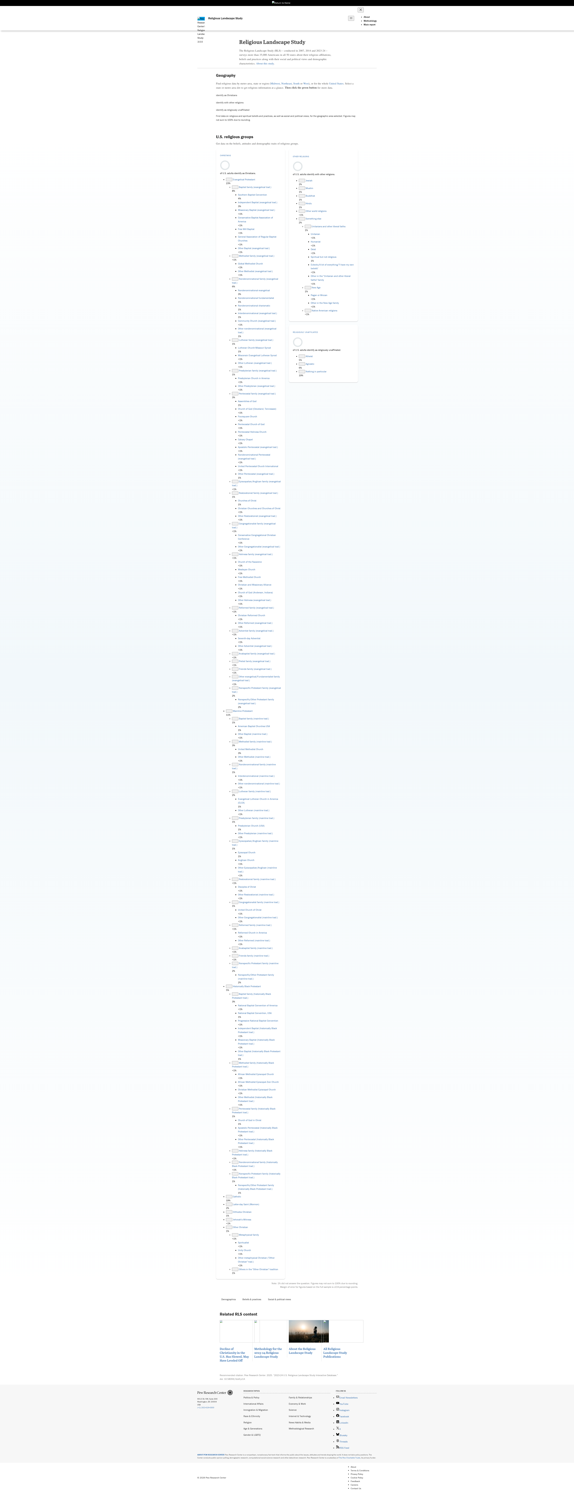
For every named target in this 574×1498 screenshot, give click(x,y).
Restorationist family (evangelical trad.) (258, 492)
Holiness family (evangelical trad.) (256, 554)
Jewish (309, 180)
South (296, 83)
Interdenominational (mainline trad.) (256, 775)
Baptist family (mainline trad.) (254, 718)
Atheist (309, 356)
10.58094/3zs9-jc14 (234, 1378)
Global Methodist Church (250, 263)
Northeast (286, 83)
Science (293, 1409)
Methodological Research (301, 1428)
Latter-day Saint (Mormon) (246, 1204)
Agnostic (310, 363)
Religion (248, 1422)
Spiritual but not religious (323, 256)
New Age (316, 287)
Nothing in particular (316, 371)
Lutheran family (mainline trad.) (255, 791)
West (306, 83)
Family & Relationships (300, 1397)
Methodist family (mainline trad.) (255, 741)
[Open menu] (351, 18)
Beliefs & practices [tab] (251, 1299)
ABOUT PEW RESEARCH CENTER (211, 1454)
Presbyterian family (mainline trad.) (256, 818)
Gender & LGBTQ (252, 1434)
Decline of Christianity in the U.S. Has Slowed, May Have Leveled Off (234, 1354)
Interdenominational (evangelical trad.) (257, 313)
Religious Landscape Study (225, 18)
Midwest (275, 83)
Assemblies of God (247, 401)
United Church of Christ (249, 909)
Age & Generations (253, 1428)
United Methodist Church (250, 749)
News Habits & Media (299, 1422)
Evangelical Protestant (244, 179)
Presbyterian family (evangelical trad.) (258, 370)
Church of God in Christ (249, 1120)
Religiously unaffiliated (305, 332)
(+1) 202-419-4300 (205, 1407)
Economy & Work (297, 1403)
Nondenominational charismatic (254, 305)
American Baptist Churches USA (254, 726)
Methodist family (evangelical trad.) (256, 255)
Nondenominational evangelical (254, 290)
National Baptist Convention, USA (255, 1013)
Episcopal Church (246, 852)
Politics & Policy (251, 1397)
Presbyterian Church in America (254, 378)
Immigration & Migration (256, 1409)
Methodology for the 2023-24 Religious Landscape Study (268, 1353)
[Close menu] (361, 9)
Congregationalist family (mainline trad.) (259, 902)
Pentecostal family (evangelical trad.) (257, 393)
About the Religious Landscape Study (302, 1351)
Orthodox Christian (242, 1211)
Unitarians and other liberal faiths (328, 226)
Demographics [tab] (228, 1299)
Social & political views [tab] (279, 1299)
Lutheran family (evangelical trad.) (256, 339)
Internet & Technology (300, 1416)
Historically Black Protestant (247, 986)
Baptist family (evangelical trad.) (255, 187)
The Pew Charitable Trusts (349, 1457)
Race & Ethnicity (252, 1416)
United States (336, 83)
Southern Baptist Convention (252, 194)
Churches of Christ (247, 500)
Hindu (309, 203)
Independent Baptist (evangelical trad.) (257, 202)
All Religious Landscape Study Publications (335, 1353)
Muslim (309, 188)
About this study (265, 63)
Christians (225, 155)
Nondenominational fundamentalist (256, 297)
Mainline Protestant (243, 710)
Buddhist (310, 195)
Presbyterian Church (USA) (251, 825)
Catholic (237, 1196)
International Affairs (253, 1403)
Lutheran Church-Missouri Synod (254, 347)
